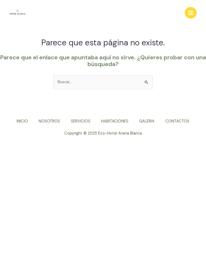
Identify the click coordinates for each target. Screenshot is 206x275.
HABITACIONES (114, 121)
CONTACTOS (177, 121)
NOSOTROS (49, 121)
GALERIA (146, 121)
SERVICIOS (80, 121)
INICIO (22, 121)
